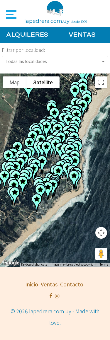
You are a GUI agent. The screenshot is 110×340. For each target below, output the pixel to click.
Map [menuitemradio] (15, 82)
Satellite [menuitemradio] (43, 82)
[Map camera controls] (101, 233)
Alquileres (27, 34)
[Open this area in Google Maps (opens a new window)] (11, 263)
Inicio (31, 284)
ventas (49, 284)
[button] (55, 61)
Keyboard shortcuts (34, 264)
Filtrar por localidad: (23, 49)
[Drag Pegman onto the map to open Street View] (101, 254)
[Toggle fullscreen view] (101, 82)
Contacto (71, 284)
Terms (104, 264)
